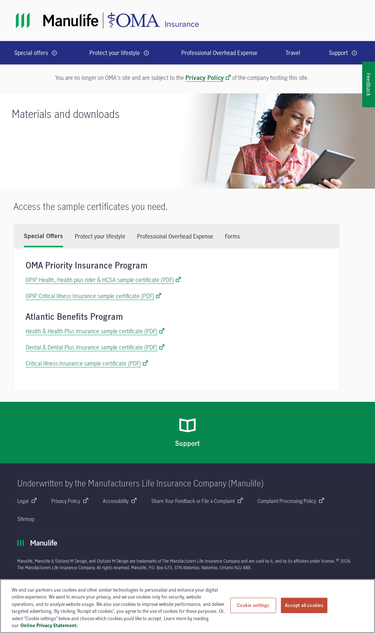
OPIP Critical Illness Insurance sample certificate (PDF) (90, 296)
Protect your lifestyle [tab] (100, 236)
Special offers (31, 53)
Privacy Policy (204, 78)
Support (338, 53)
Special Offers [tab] (43, 236)
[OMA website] (153, 20)
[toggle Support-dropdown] (354, 53)
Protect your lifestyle (114, 53)
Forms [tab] (232, 236)
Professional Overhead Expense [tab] (175, 236)
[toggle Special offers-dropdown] (54, 53)
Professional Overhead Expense (219, 53)
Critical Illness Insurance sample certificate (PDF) (83, 363)
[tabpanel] (176, 319)
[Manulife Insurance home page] (57, 20)
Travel (293, 53)
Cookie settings (253, 605)
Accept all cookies (304, 605)
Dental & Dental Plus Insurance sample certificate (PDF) (91, 347)
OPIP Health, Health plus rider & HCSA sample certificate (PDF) (100, 280)
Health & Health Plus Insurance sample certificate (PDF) (91, 331)
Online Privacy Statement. (49, 625)
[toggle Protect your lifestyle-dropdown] (146, 53)
